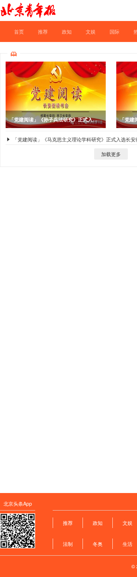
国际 (114, 31)
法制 (68, 543)
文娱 (91, 31)
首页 (19, 31)
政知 (67, 31)
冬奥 (98, 543)
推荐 (43, 31)
